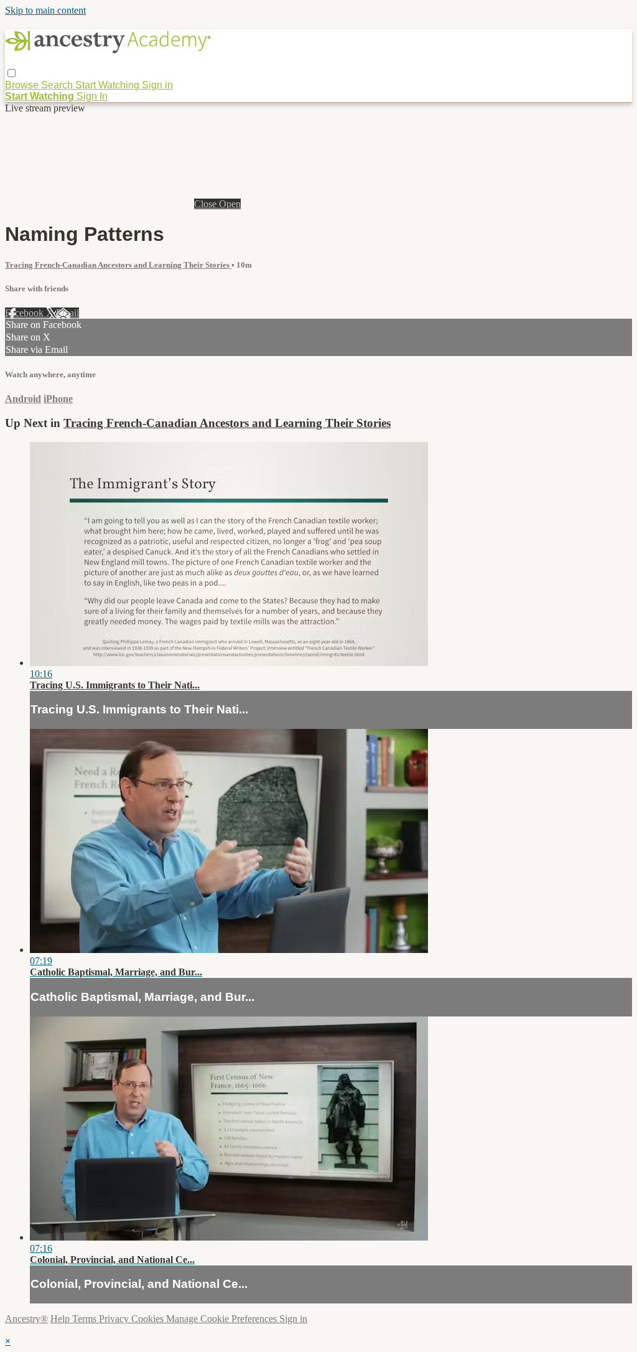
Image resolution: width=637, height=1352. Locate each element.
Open (230, 204)
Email (67, 312)
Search (58, 85)
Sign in (157, 85)
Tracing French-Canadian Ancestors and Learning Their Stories (118, 265)
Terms (85, 1318)
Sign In (92, 96)
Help (61, 1318)
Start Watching (108, 85)
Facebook (25, 312)
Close (206, 204)
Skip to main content (45, 10)
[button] (11, 73)
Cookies (148, 1318)
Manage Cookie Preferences (222, 1318)
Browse (23, 85)
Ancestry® (26, 1318)
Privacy (115, 1318)
